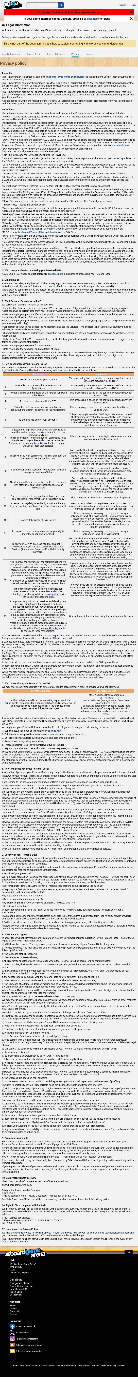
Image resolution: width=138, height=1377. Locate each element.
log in (133, 5)
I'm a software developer (21, 1286)
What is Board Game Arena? (23, 1264)
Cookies (122, 1365)
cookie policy (37, 443)
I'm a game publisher (19, 1283)
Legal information (66, 1365)
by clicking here (53, 730)
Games (13, 1308)
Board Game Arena (21, 1365)
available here (121, 145)
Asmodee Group (32, 549)
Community (15, 1311)
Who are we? (16, 1267)
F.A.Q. (12, 1269)
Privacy (112, 1365)
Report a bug (16, 1292)
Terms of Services (99, 1365)
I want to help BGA (18, 1289)
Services (79, 76)
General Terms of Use (58, 76)
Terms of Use (82, 1365)
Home (12, 1305)
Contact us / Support (19, 1272)
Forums (13, 1314)
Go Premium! (16, 1294)
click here (93, 18)
